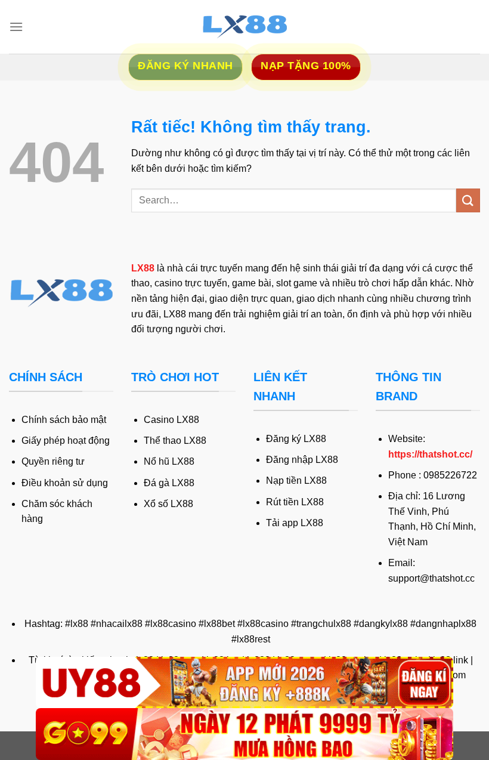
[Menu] (16, 26)
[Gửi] (468, 200)
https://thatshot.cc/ (430, 454)
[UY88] (244, 683)
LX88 (142, 268)
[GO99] (244, 734)
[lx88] (244, 27)
